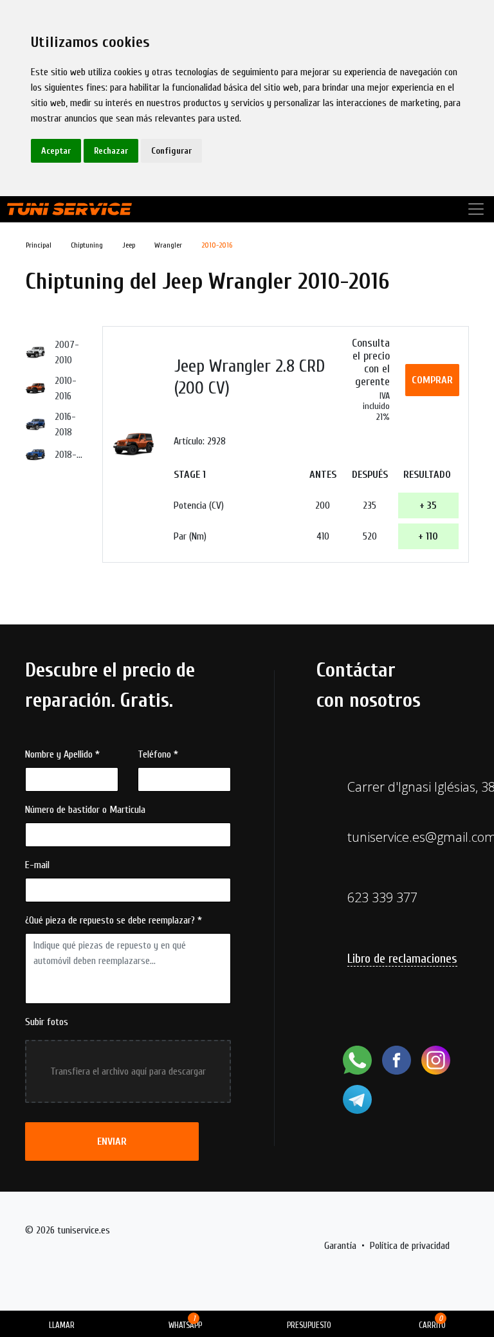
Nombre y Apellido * (62, 754)
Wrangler (168, 245)
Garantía (340, 1245)
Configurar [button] (171, 150)
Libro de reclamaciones (402, 958)
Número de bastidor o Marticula (85, 809)
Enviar (112, 1141)
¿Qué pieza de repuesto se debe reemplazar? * (113, 920)
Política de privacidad (410, 1245)
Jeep (128, 245)
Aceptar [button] (56, 150)
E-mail (37, 865)
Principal (38, 245)
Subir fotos (46, 1022)
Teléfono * (158, 754)
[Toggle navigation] (476, 209)
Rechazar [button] (111, 150)
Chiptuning (87, 245)
